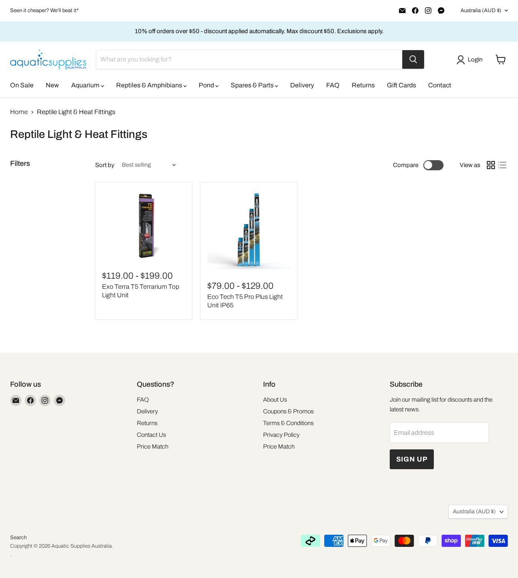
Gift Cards (401, 85)
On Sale (22, 85)
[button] (471, 60)
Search (18, 537)
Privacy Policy (281, 435)
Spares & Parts (253, 85)
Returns (363, 85)
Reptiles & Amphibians (149, 85)
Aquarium (86, 85)
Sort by (105, 165)
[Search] (413, 59)
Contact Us (151, 435)
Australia (481, 10)
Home (19, 111)
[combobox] (249, 59)
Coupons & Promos (288, 411)
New (52, 85)
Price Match (152, 446)
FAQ (333, 85)
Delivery (302, 85)
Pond (207, 85)
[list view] (502, 165)
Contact (439, 85)
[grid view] (491, 165)
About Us (275, 399)
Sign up (412, 459)
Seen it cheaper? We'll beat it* (44, 10)
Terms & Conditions (288, 423)
